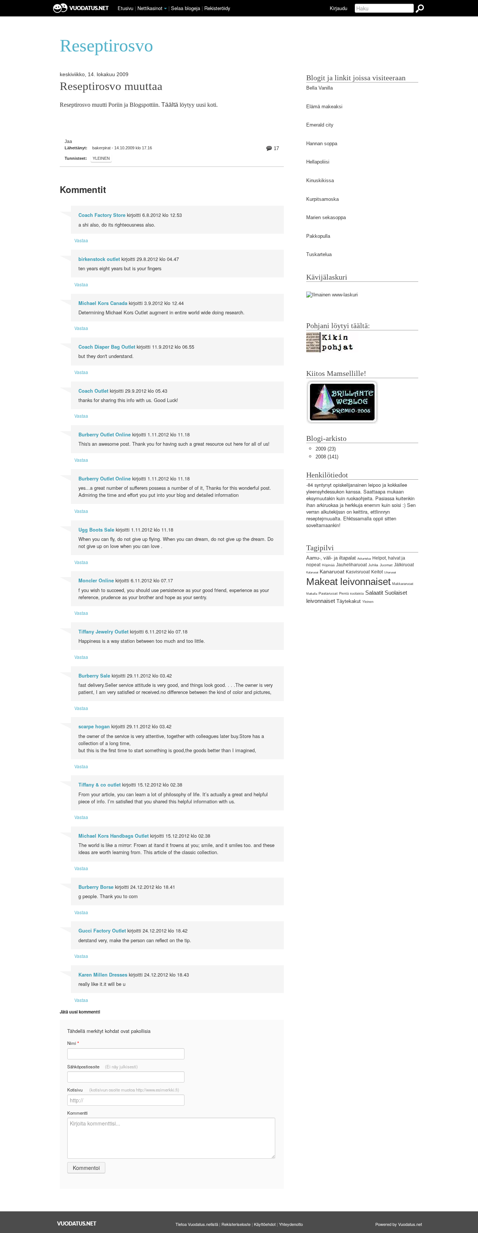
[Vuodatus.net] (77, 1223)
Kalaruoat (312, 572)
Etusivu (125, 8)
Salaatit (374, 592)
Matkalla (311, 593)
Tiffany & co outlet (99, 784)
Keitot (377, 572)
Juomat (386, 565)
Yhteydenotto (291, 1224)
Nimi (73, 1043)
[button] (165, 8)
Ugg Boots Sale (96, 529)
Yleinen (101, 158)
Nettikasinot (149, 8)
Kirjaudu (338, 8)
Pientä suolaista (351, 593)
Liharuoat (390, 572)
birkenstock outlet (99, 259)
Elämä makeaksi (324, 106)
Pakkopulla (318, 236)
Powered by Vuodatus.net (398, 1224)
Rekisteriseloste (236, 1224)
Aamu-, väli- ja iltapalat (331, 558)
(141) (327, 457)
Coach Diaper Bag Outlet (106, 346)
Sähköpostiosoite (102, 1066)
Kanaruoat (332, 572)
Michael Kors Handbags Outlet (113, 835)
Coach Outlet (93, 390)
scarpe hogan (94, 726)
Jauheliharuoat (351, 565)
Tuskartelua (319, 254)
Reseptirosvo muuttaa (111, 86)
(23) (326, 449)
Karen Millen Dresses (102, 974)
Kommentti (77, 1113)
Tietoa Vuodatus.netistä (197, 1224)
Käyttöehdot (265, 1224)
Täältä (169, 105)
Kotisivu (123, 1090)
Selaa (185, 8)
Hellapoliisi (317, 162)
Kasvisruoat (358, 572)
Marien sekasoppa (326, 217)
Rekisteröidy (217, 8)
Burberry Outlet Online (104, 434)
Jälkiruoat (404, 565)
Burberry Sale (94, 675)
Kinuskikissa (320, 180)
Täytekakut (348, 601)
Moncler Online (96, 580)
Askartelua (364, 558)
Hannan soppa (321, 143)
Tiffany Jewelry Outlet (103, 631)
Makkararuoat (402, 584)
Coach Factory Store (101, 215)
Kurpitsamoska (322, 199)
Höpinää (328, 565)
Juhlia (373, 565)
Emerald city (319, 125)
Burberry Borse (96, 887)
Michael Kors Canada (102, 303)
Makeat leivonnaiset (348, 581)
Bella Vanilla (319, 88)
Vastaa (81, 240)
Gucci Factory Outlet (102, 930)
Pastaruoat (328, 593)
